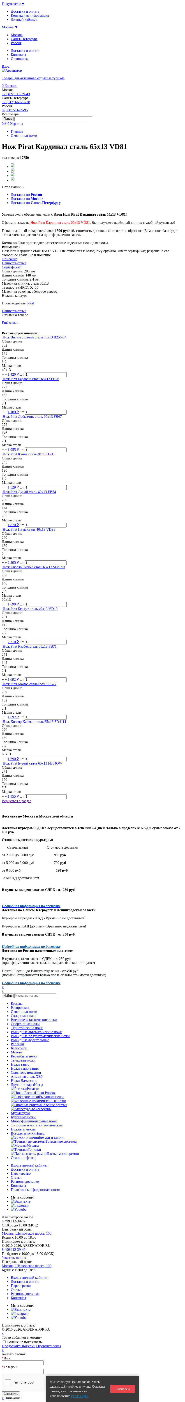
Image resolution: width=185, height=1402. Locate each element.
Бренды (17, 1003)
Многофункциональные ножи (34, 1121)
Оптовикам (19, 59)
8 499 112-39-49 (13, 1249)
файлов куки (79, 1396)
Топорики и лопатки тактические (36, 1125)
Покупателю (13, 4)
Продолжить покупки (18, 1346)
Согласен (123, 1389)
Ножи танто (20, 1064)
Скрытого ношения (26, 1072)
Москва (17, 35)
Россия (16, 43)
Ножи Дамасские (24, 1080)
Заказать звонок (14, 1258)
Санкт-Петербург (24, 39)
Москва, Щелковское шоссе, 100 (26, 1233)
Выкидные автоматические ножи (36, 1032)
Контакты (18, 55)
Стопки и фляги (23, 1158)
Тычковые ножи (23, 1060)
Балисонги (19, 1048)
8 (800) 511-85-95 (15, 110)
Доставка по (26, 194)
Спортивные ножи (25, 1024)
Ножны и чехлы (23, 1129)
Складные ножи (23, 1016)
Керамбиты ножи (24, 1056)
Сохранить (11, 1393)
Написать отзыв (14, 311)
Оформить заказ (48, 1346)
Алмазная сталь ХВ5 (27, 1076)
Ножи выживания (25, 1068)
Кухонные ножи (23, 1117)
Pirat (30, 303)
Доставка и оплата (25, 51)
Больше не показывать (24, 1342)
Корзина (9, 86)
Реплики (17, 1044)
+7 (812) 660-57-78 (16, 102)
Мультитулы (20, 1113)
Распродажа (20, 1007)
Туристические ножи (27, 1028)
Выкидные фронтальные (30, 1040)
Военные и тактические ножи (34, 1020)
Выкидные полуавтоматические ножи (40, 1036)
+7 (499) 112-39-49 (16, 94)
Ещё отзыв (10, 322)
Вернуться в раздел (16, 801)
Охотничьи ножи (24, 1012)
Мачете (16, 1052)
